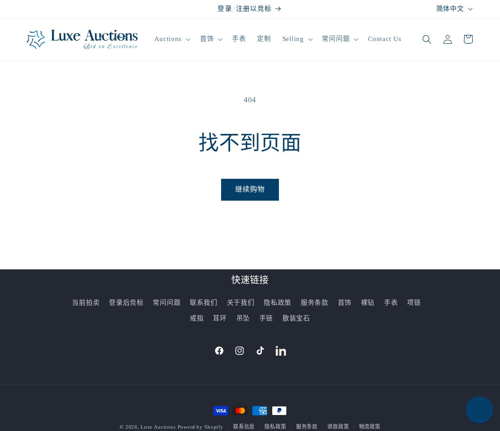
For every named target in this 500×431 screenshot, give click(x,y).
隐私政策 (277, 302)
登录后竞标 (126, 302)
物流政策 (369, 426)
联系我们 (204, 302)
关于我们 (241, 302)
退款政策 (338, 426)
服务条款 (315, 302)
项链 (414, 302)
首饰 (345, 302)
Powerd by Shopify (200, 427)
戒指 (197, 318)
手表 (391, 302)
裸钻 (368, 302)
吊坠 (243, 318)
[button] (172, 39)
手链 (266, 318)
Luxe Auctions (158, 427)
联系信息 (244, 426)
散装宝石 (296, 318)
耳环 (220, 318)
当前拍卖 (86, 302)
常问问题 (166, 302)
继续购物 (250, 189)
